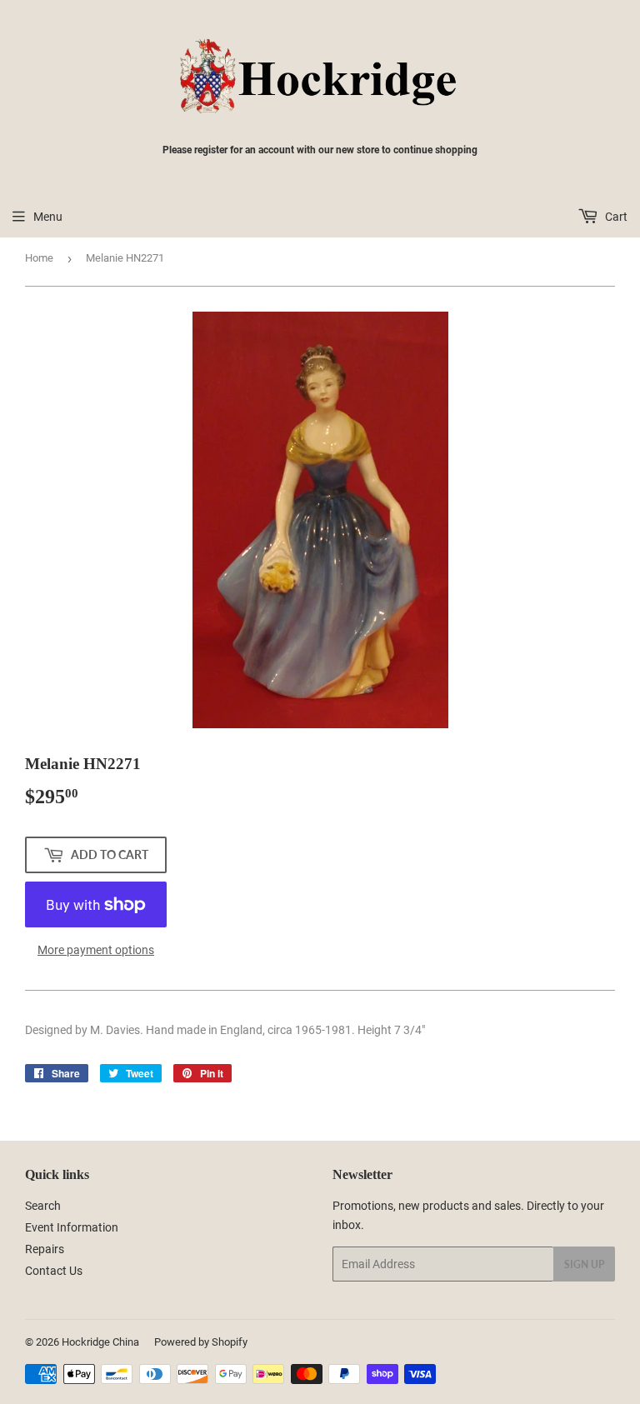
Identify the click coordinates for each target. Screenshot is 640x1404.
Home (39, 258)
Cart (615, 216)
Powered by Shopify (201, 1342)
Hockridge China (100, 1342)
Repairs (44, 1249)
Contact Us (53, 1270)
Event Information (71, 1227)
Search (43, 1205)
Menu (47, 216)
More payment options (96, 950)
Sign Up (584, 1264)
